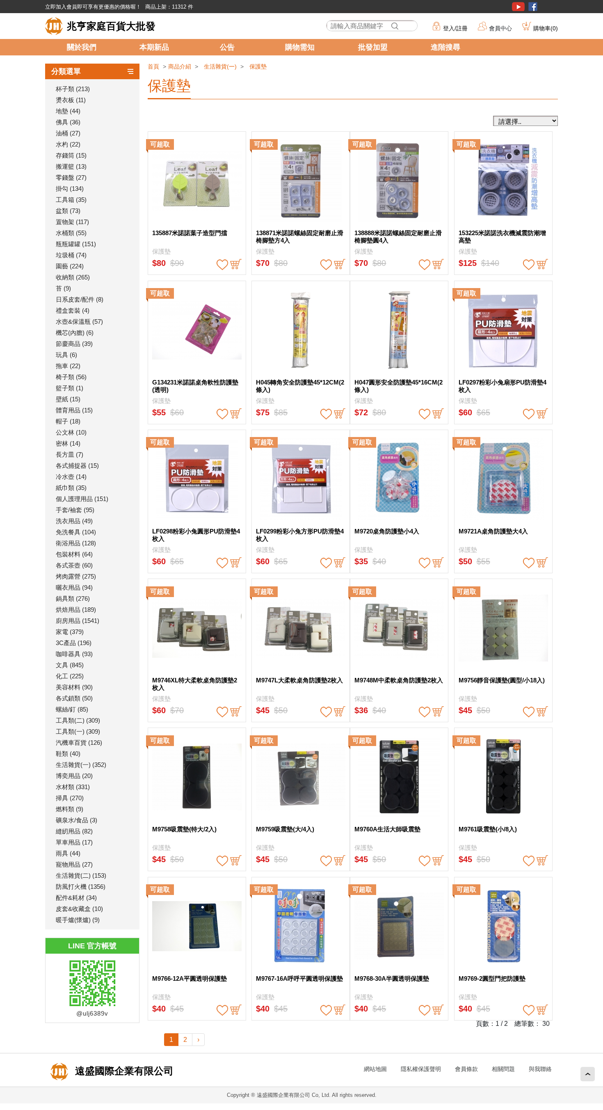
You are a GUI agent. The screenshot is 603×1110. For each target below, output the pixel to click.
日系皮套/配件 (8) (79, 299)
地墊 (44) (68, 111)
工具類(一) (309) (78, 731)
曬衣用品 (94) (74, 587)
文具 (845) (70, 664)
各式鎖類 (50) (74, 698)
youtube (518, 6)
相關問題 (503, 1069)
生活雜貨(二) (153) (81, 875)
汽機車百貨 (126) (79, 742)
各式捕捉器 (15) (77, 465)
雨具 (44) (68, 853)
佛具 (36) (68, 122)
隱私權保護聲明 (421, 1069)
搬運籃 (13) (71, 166)
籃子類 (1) (69, 387)
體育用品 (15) (74, 410)
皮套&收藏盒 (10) (79, 908)
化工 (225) (70, 676)
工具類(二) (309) (78, 720)
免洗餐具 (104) (76, 532)
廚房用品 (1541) (77, 620)
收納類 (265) (73, 277)
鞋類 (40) (68, 753)
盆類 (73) (68, 210)
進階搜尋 (445, 47)
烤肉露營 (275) (76, 576)
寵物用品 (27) (74, 864)
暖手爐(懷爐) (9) (78, 919)
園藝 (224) (70, 266)
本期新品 (154, 47)
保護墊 (258, 66)
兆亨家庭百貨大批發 (111, 26)
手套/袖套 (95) (75, 509)
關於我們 (81, 47)
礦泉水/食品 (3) (76, 820)
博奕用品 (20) (74, 775)
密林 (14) (68, 443)
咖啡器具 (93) (74, 653)
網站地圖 (375, 1069)
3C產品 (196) (73, 642)
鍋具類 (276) (73, 598)
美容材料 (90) (74, 687)
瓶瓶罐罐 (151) (76, 243)
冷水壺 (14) (71, 476)
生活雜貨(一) (220, 66)
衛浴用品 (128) (76, 543)
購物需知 (300, 47)
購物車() (545, 28)
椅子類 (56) (71, 376)
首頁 (153, 66)
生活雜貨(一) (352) (81, 764)
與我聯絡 (540, 1069)
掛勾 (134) (70, 188)
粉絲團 (532, 6)
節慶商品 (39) (74, 343)
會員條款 (466, 1069)
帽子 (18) (68, 421)
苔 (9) (63, 288)
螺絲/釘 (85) (72, 709)
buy (236, 264)
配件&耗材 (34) (76, 897)
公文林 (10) (71, 432)
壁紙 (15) (68, 399)
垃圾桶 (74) (71, 255)
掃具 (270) (70, 797)
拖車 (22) (68, 365)
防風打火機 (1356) (80, 886)
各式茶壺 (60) (74, 565)
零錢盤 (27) (71, 177)
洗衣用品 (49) (74, 520)
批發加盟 (373, 47)
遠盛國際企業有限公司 (123, 1070)
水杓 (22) (68, 144)
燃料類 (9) (69, 809)
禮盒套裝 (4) (72, 310)
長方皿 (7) (69, 454)
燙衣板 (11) (71, 99)
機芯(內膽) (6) (75, 332)
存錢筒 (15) (71, 155)
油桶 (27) (68, 133)
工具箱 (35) (71, 199)
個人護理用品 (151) (82, 498)
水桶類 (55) (71, 232)
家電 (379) (70, 631)
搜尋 (394, 26)
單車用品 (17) (74, 842)
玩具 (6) (66, 354)
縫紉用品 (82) (74, 831)
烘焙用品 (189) (76, 609)
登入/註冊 (455, 28)
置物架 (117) (72, 221)
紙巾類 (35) (71, 487)
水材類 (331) (73, 786)
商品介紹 (179, 66)
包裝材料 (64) (74, 554)
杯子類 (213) (73, 88)
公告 (227, 47)
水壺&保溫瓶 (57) (79, 321)
